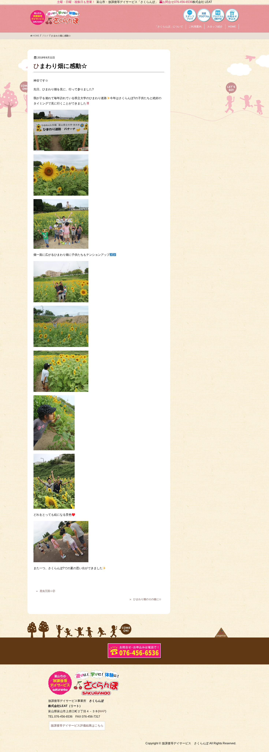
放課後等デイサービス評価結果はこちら (77, 725)
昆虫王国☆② (47, 591)
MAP (102, 711)
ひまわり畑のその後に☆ (147, 599)
